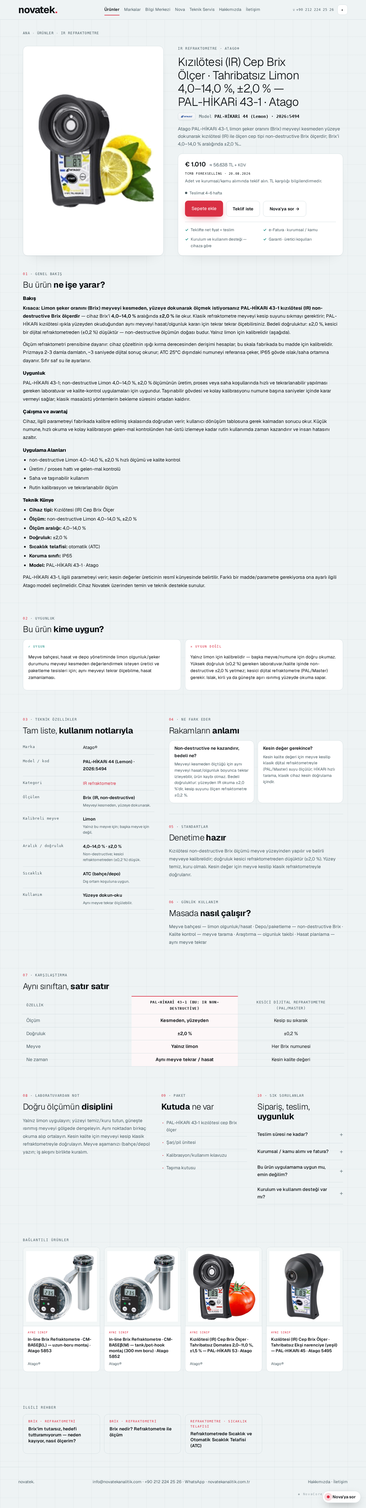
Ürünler (112, 9)
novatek (37, 10)
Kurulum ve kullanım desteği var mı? (292, 1193)
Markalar (132, 9)
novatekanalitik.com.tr (229, 1481)
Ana (26, 33)
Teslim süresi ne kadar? (282, 1134)
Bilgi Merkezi (157, 9)
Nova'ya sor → (285, 208)
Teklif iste (243, 208)
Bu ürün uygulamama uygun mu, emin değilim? (291, 1171)
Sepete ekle (204, 208)
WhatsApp (195, 1481)
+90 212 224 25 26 (163, 1481)
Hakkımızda (230, 9)
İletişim (253, 9)
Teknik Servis (202, 9)
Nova (180, 9)
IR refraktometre (80, 33)
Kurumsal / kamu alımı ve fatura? (293, 1151)
